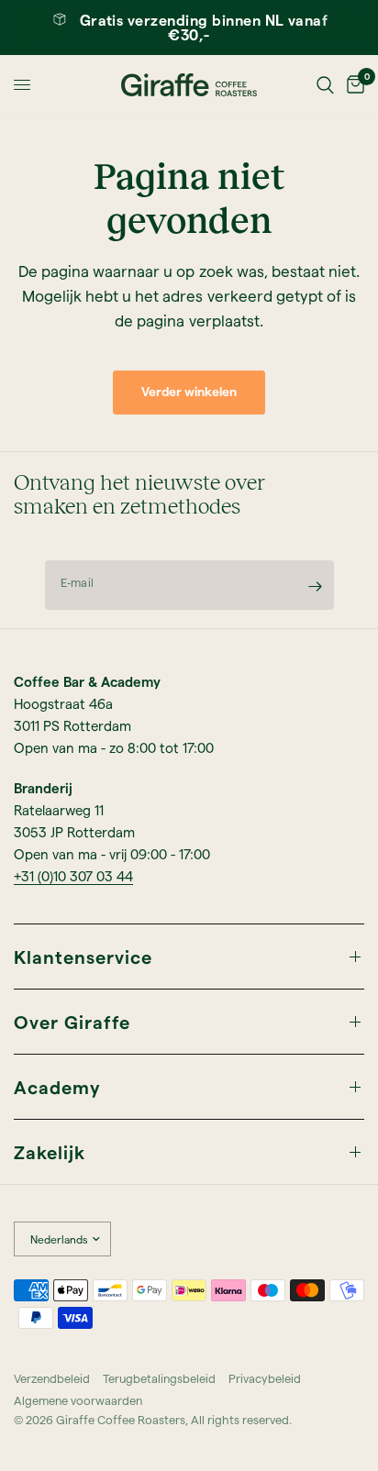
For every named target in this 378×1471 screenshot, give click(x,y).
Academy (57, 1087)
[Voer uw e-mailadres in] (315, 586)
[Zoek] (325, 85)
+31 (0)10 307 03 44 (73, 876)
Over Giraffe (72, 1022)
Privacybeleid (264, 1378)
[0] (352, 85)
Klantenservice (83, 957)
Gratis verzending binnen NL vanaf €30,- (204, 27)
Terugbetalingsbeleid (159, 1378)
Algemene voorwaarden (78, 1400)
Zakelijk (49, 1152)
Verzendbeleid (52, 1378)
